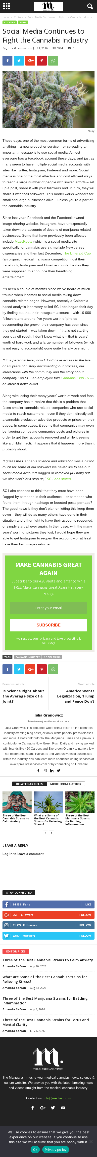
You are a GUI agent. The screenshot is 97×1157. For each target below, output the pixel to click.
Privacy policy (56, 1150)
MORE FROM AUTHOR (65, 784)
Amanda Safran (14, 966)
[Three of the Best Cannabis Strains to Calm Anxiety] (17, 802)
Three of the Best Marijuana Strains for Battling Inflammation (77, 819)
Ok (35, 1150)
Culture (18, 17)
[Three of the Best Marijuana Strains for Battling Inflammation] (80, 802)
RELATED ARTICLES (29, 784)
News (23, 22)
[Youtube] (63, 1108)
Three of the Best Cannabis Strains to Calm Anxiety (15, 818)
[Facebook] (39, 771)
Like (88, 904)
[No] (90, 1141)
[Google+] (44, 1108)
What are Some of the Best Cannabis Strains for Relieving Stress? (48, 819)
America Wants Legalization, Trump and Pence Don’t (76, 696)
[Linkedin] (52, 771)
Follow (85, 915)
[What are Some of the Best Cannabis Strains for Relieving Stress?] (48, 802)
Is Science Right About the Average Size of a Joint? (23, 696)
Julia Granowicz (18, 48)
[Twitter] (59, 771)
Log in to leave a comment (23, 854)
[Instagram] (45, 771)
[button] (89, 6)
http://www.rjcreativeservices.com (48, 721)
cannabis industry (28, 657)
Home (5, 17)
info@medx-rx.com (57, 1098)
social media (52, 657)
